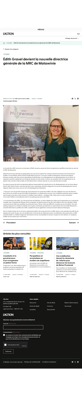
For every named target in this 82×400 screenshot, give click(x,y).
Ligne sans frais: (13, 309)
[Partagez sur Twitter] (75, 98)
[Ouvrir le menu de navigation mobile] (78, 33)
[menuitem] (72, 38)
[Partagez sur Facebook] (72, 98)
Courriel (9, 323)
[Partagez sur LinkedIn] (78, 98)
